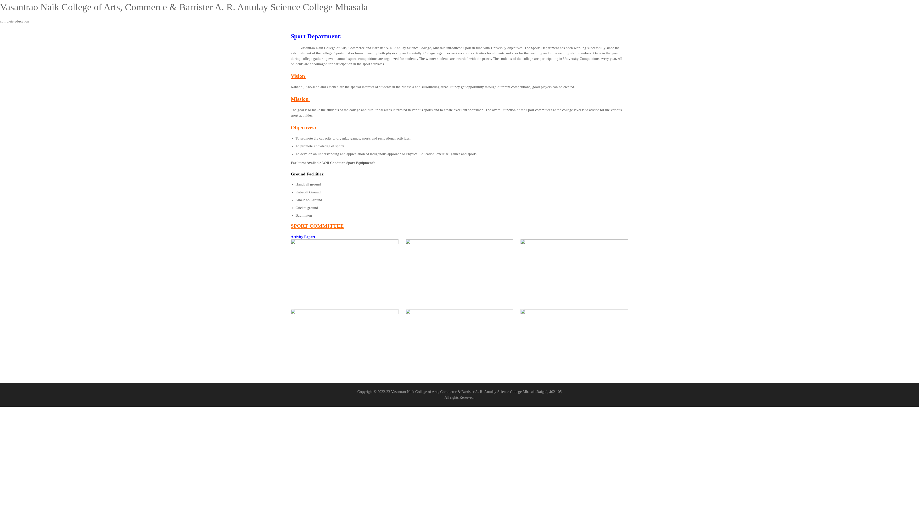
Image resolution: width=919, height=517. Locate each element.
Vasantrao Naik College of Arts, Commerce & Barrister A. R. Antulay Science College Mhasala (184, 7)
